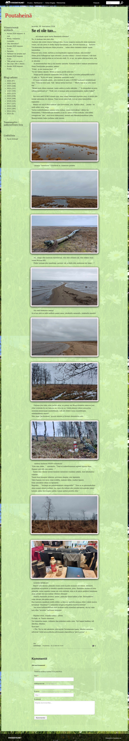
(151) (11, 88)
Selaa (50, 3)
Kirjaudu (96, 3)
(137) (11, 104)
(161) (11, 111)
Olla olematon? (13, 44)
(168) (11, 86)
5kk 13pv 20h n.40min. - (16, 64)
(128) (11, 106)
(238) (11, 96)
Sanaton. (10, 51)
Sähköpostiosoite (45, 683)
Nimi (36, 676)
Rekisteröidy (61, 3)
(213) (11, 93)
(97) (11, 81)
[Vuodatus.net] (15, 738)
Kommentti (37, 699)
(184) (11, 109)
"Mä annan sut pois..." (15, 61)
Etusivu (30, 3)
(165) (11, 83)
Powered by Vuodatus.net (113, 738)
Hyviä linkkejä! (12, 139)
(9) (10, 114)
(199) (11, 91)
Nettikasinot (38, 3)
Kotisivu (52, 691)
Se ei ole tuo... (44, 30)
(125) (11, 101)
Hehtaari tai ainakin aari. (16, 54)
